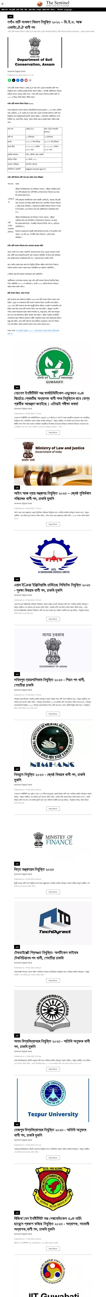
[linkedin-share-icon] (22, 81)
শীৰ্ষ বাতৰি (60, 9)
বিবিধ (26, 9)
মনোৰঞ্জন (39, 9)
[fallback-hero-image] (53, 363)
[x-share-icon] (13, 81)
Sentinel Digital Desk (16, 71)
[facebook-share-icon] (17, 81)
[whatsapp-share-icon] (9, 81)
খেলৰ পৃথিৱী (12, 9)
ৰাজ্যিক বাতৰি (45, 9)
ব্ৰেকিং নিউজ (31, 9)
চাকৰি (17, 9)
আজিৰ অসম (4, 9)
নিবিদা (21, 9)
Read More (53, 432)
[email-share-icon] (26, 81)
